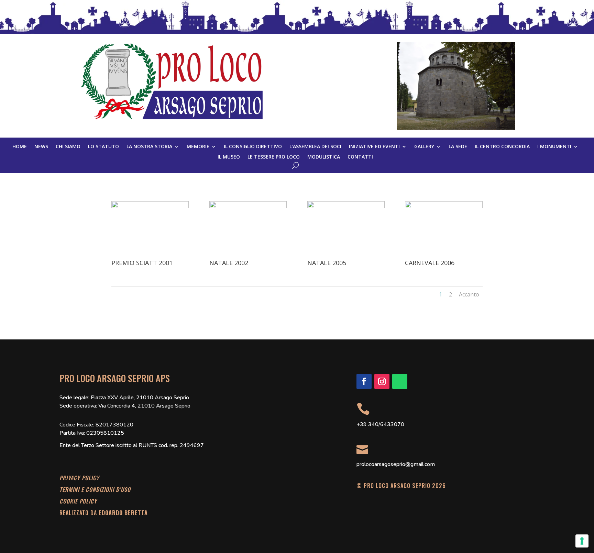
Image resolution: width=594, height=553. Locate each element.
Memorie (198, 147)
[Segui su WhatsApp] (399, 381)
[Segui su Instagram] (381, 381)
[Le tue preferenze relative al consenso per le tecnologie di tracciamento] (581, 540)
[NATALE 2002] (248, 206)
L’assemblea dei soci (315, 147)
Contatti (360, 157)
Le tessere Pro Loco (274, 157)
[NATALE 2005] (346, 206)
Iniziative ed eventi (374, 147)
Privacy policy (79, 478)
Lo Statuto (103, 147)
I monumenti (554, 147)
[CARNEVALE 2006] (443, 206)
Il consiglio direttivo (253, 147)
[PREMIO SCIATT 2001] (150, 206)
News (41, 147)
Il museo (229, 157)
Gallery (424, 147)
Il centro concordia (502, 147)
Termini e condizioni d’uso (95, 489)
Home (19, 147)
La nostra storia (149, 147)
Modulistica (323, 157)
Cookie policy (78, 501)
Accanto (469, 294)
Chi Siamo (68, 147)
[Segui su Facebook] (364, 381)
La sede (458, 147)
